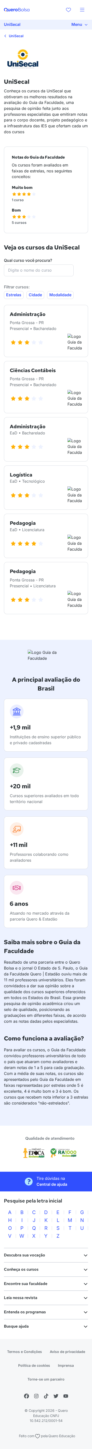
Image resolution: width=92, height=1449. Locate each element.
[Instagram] (36, 1396)
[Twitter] (56, 1396)
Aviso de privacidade (67, 1352)
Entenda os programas (25, 1312)
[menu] (82, 10)
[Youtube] (66, 1396)
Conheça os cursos (21, 1269)
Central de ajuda (52, 1184)
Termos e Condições (24, 1352)
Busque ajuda (16, 1326)
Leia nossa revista (20, 1297)
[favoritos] (68, 10)
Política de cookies (34, 1365)
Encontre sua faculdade (25, 1283)
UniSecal (16, 36)
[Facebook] (26, 1396)
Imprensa (66, 1365)
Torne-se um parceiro (46, 1379)
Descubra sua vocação (24, 1255)
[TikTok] (46, 1396)
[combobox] (39, 270)
